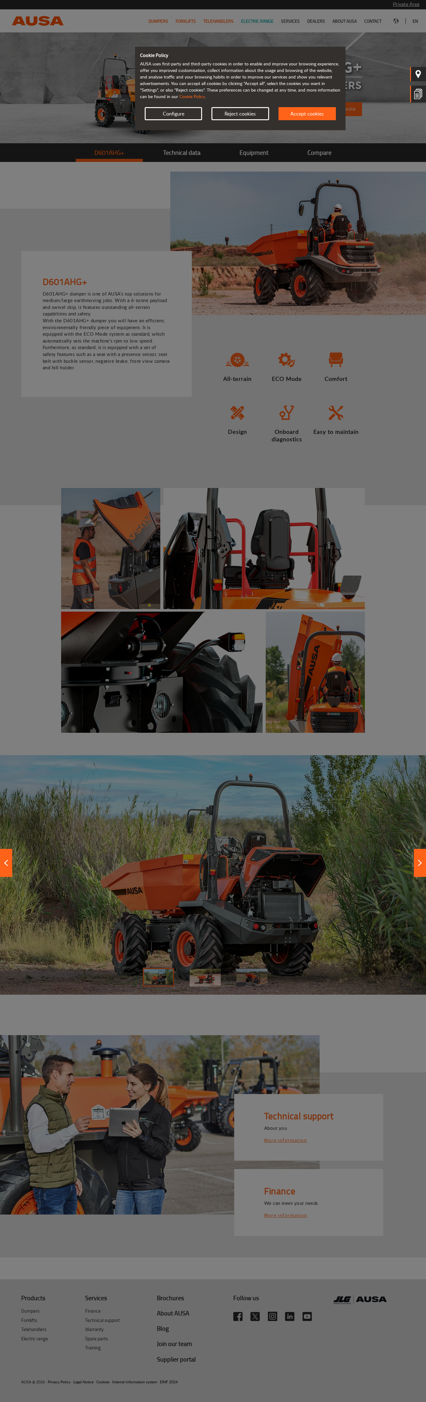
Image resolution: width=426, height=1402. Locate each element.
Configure (173, 113)
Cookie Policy (192, 96)
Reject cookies (240, 113)
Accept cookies (307, 113)
